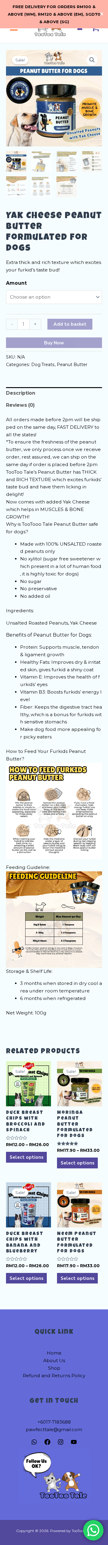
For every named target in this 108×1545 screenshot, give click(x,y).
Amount (16, 283)
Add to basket (69, 324)
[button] (92, 60)
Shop (54, 1368)
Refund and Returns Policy (54, 1375)
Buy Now (54, 343)
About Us (54, 1360)
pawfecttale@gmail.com (54, 1429)
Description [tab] (20, 393)
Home (54, 1353)
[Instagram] (61, 1442)
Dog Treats (43, 364)
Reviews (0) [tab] (20, 405)
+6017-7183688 (54, 1422)
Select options (27, 1157)
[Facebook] (47, 1442)
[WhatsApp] (34, 1442)
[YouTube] (74, 1442)
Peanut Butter (72, 364)
